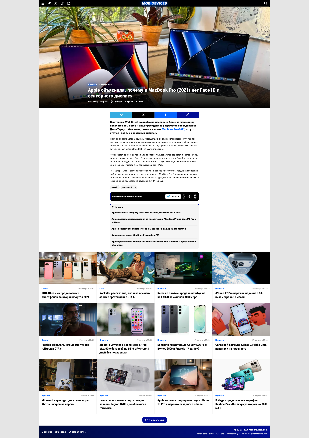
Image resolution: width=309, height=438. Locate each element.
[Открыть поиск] (265, 3)
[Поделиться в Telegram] (121, 115)
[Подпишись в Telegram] (49, 3)
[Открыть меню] (43, 3)
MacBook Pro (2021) (173, 129)
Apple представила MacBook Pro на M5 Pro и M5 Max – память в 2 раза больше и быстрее (154, 243)
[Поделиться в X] (143, 115)
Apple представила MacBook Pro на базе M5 (135, 235)
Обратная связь (77, 432)
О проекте (47, 432)
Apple (115, 187)
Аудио (130, 101)
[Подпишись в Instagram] (68, 3)
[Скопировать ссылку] (188, 115)
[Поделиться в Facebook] (165, 115)
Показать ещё (156, 420)
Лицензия (60, 432)
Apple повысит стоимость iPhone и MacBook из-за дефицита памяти (149, 228)
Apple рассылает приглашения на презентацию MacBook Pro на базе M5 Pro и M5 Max (154, 221)
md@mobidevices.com (257, 434)
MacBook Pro (130, 187)
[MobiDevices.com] (154, 3)
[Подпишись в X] (55, 3)
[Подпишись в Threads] (62, 3)
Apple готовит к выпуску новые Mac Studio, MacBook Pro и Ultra (146, 212)
